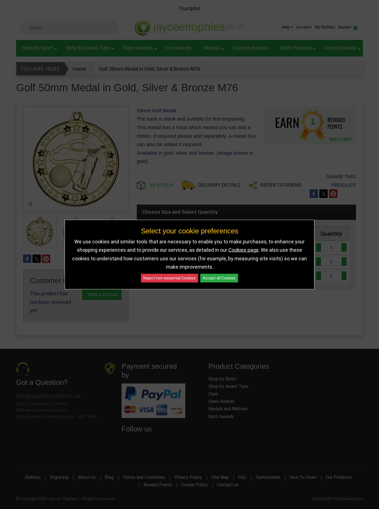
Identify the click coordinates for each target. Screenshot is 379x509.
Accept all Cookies (219, 278)
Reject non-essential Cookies (169, 278)
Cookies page (243, 250)
